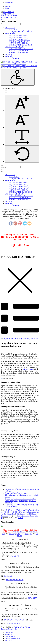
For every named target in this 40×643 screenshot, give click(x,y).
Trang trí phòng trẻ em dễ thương (16, 493)
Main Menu (9, 3)
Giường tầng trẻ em (32, 512)
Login (7, 8)
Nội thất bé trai (9, 512)
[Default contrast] (6, 90)
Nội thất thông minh (7, 514)
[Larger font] (22, 103)
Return (20, 518)
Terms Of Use (12, 629)
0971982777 (32, 598)
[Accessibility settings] (18, 77)
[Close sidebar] (2, 171)
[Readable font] (22, 137)
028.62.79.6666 (20, 620)
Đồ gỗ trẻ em (20, 510)
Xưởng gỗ (28, 534)
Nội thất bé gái (20, 512)
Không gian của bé (23, 516)
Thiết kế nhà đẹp (19, 532)
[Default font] (22, 154)
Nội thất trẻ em (10, 510)
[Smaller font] (22, 120)
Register (8, 6)
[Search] (2, 165)
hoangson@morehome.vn (14, 580)
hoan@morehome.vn (13, 623)
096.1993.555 (8, 576)
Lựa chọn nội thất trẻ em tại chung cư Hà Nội (20, 499)
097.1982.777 (14, 556)
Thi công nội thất (14, 534)
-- (1, 350)
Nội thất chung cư (21, 514)
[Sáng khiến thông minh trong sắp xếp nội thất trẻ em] (19, 338)
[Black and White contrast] (6, 92)
